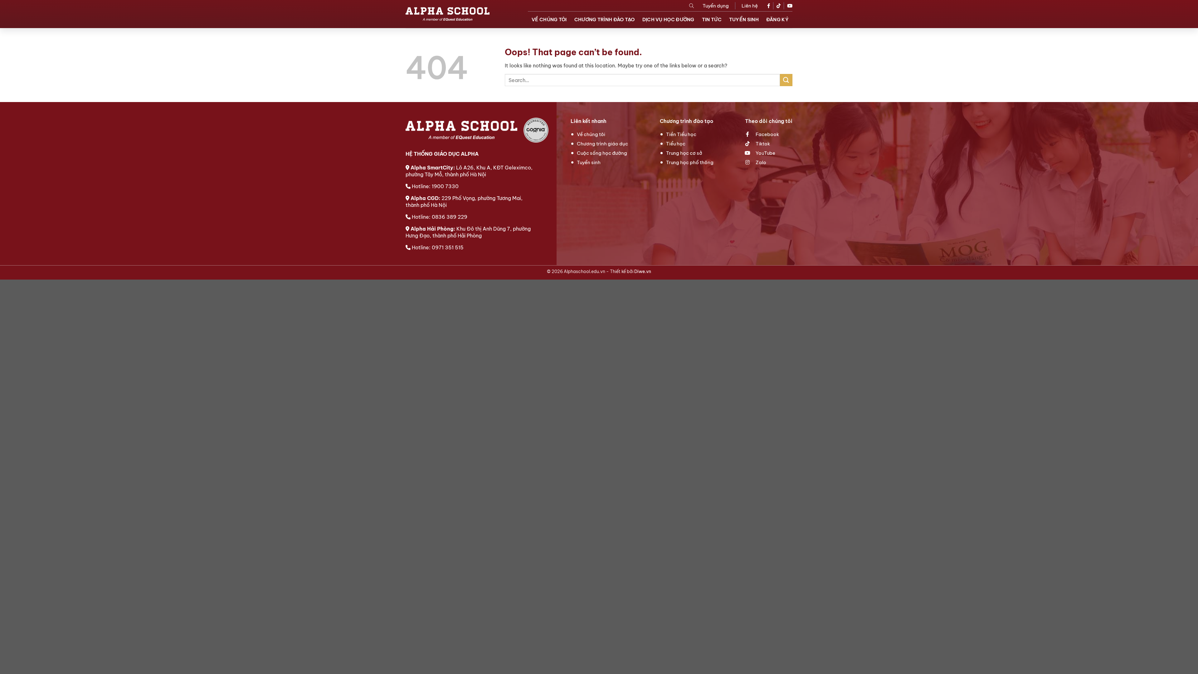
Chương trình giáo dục (602, 144)
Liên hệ (750, 6)
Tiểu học (675, 144)
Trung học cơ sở (684, 153)
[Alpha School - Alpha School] (447, 14)
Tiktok (762, 144)
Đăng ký (777, 19)
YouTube (765, 153)
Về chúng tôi (549, 19)
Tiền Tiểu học (681, 134)
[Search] (691, 5)
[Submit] (786, 80)
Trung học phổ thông (689, 162)
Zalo (760, 162)
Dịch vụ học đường (668, 19)
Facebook (767, 134)
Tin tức (712, 19)
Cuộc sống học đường (602, 153)
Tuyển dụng (716, 6)
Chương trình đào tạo (604, 19)
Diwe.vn (642, 271)
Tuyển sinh (744, 19)
